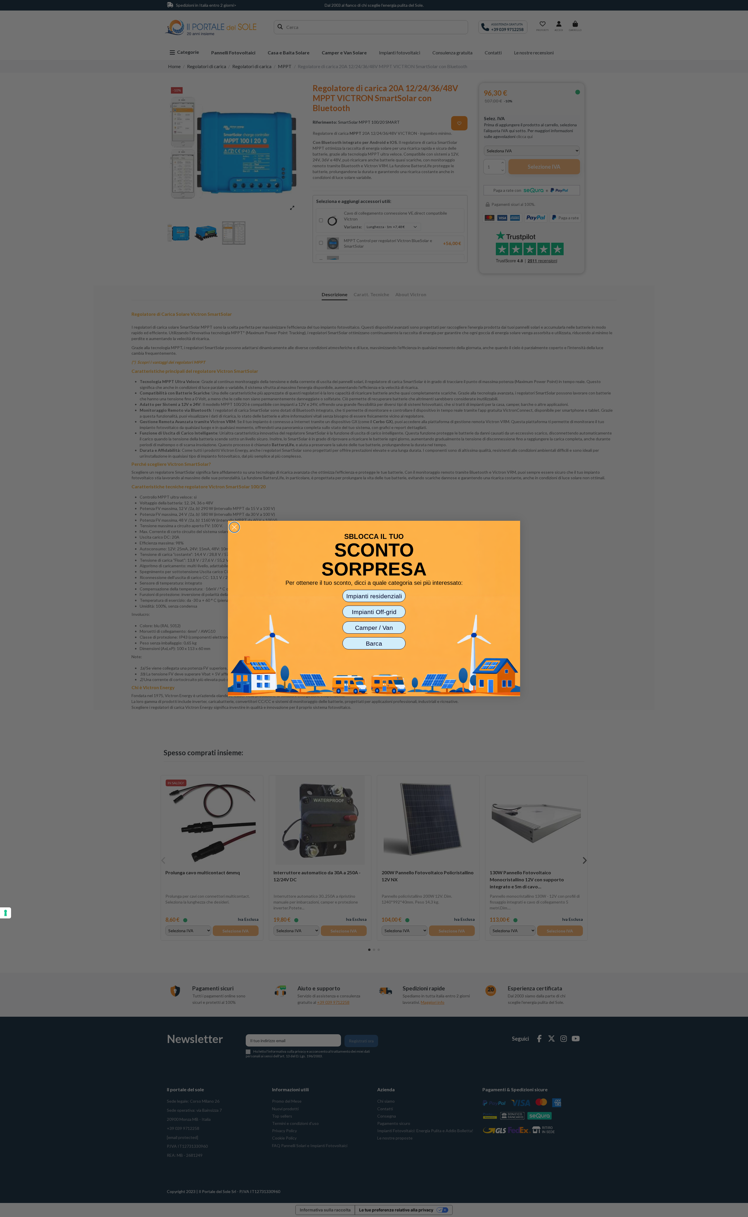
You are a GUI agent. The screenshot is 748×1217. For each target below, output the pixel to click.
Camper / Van (374, 627)
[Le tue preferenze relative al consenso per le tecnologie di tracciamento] (5, 912)
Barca (374, 643)
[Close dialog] (234, 527)
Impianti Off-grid (374, 611)
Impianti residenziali (374, 596)
